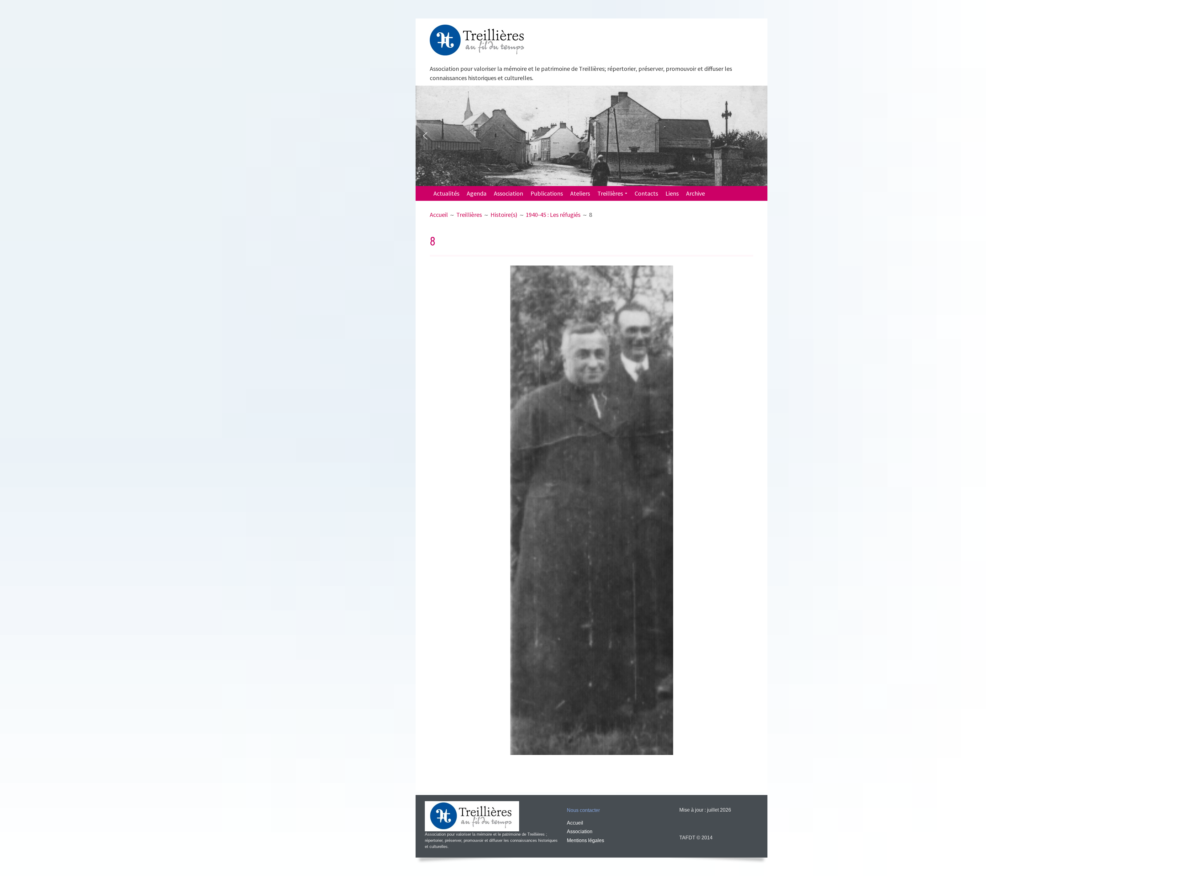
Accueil (575, 822)
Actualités (446, 193)
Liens (672, 193)
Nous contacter (583, 810)
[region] (591, 136)
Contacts (646, 193)
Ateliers (580, 193)
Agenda (476, 193)
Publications (547, 193)
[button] (425, 136)
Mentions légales (585, 840)
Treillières (610, 193)
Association (508, 193)
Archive (695, 193)
